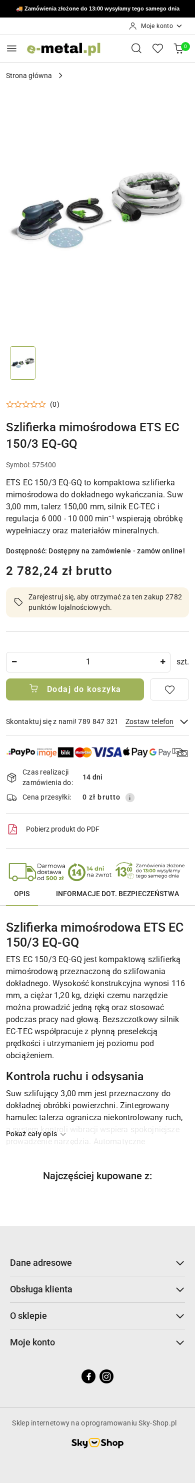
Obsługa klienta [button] (41, 1289)
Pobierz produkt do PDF (63, 829)
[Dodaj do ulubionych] (169, 689)
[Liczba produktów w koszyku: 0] (178, 48)
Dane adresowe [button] (41, 1262)
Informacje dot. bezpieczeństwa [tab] (117, 894)
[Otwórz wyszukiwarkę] (136, 48)
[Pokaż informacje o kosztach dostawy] (130, 797)
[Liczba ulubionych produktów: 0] (157, 48)
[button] (33, 404)
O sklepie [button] (28, 1315)
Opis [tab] (22, 894)
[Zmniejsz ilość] (14, 662)
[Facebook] (89, 1376)
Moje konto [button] (32, 1342)
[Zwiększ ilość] (162, 662)
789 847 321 (126, 9)
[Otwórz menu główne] (12, 48)
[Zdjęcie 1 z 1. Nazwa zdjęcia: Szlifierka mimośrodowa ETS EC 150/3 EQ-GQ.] (23, 363)
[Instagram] (107, 1376)
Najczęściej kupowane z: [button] (97, 1176)
